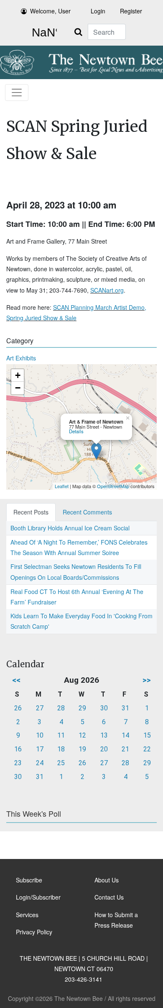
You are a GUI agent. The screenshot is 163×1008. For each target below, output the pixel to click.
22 (147, 749)
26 (18, 708)
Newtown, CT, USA (42, 32)
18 (61, 749)
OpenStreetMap (113, 486)
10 (39, 735)
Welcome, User (50, 11)
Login (98, 11)
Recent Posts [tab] (30, 512)
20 (104, 749)
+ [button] (17, 375)
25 (61, 763)
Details (76, 431)
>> (147, 680)
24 (39, 763)
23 (18, 763)
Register (131, 11)
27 (39, 708)
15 (147, 735)
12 (82, 735)
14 (125, 735)
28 (61, 708)
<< (16, 680)
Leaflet (62, 486)
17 (39, 749)
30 (104, 708)
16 (18, 749)
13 (104, 735)
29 (82, 708)
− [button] (17, 388)
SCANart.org (107, 290)
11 (61, 735)
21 (125, 749)
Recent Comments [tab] (87, 512)
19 (82, 749)
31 (125, 708)
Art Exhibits (21, 358)
